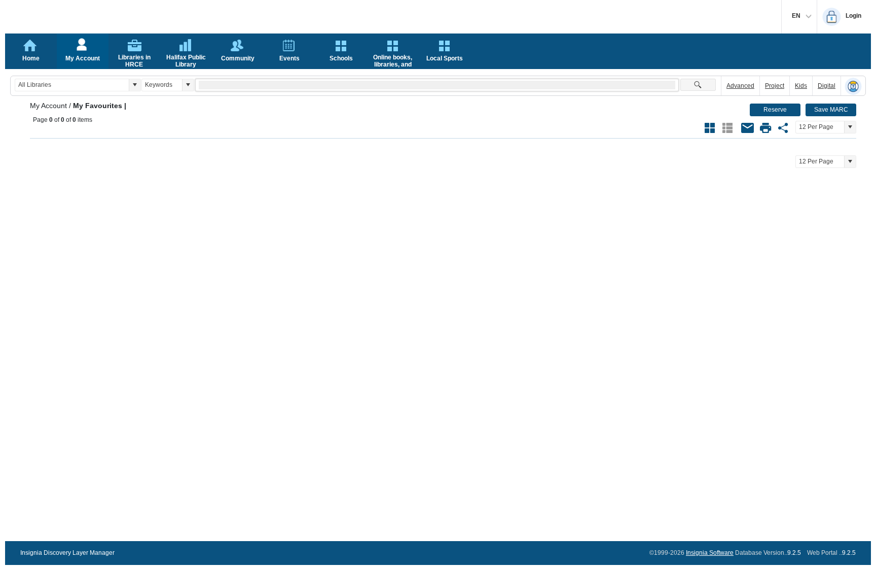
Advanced (740, 85)
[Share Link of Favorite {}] (783, 128)
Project (774, 85)
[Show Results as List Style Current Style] (727, 128)
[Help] (853, 86)
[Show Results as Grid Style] (709, 128)
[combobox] (72, 85)
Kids (801, 85)
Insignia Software (710, 552)
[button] (134, 85)
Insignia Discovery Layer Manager (67, 552)
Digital (826, 85)
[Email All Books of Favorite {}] (747, 128)
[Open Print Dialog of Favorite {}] (765, 128)
